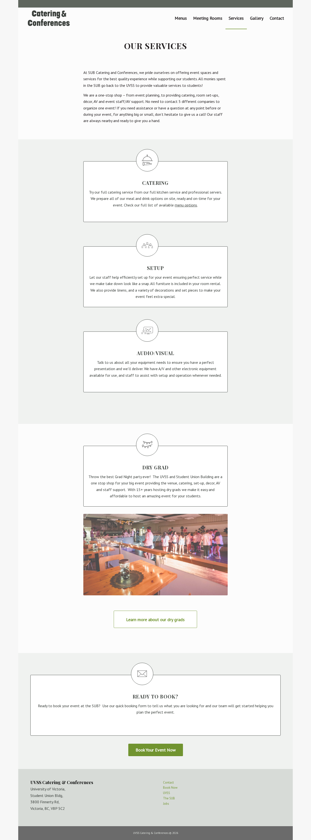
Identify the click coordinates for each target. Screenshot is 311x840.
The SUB (169, 798)
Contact (168, 782)
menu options (186, 205)
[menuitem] (181, 18)
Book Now (170, 788)
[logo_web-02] (49, 18)
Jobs (166, 804)
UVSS (166, 793)
